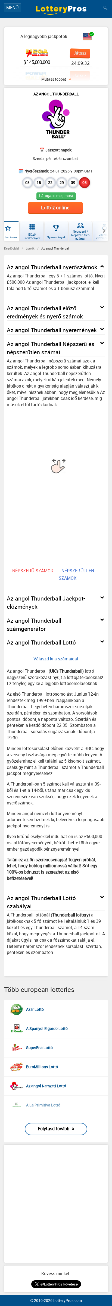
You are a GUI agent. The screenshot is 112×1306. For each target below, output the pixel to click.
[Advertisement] (56, 1203)
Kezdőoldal (11, 248)
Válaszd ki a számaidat (56, 659)
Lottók (30, 248)
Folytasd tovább (53, 1129)
